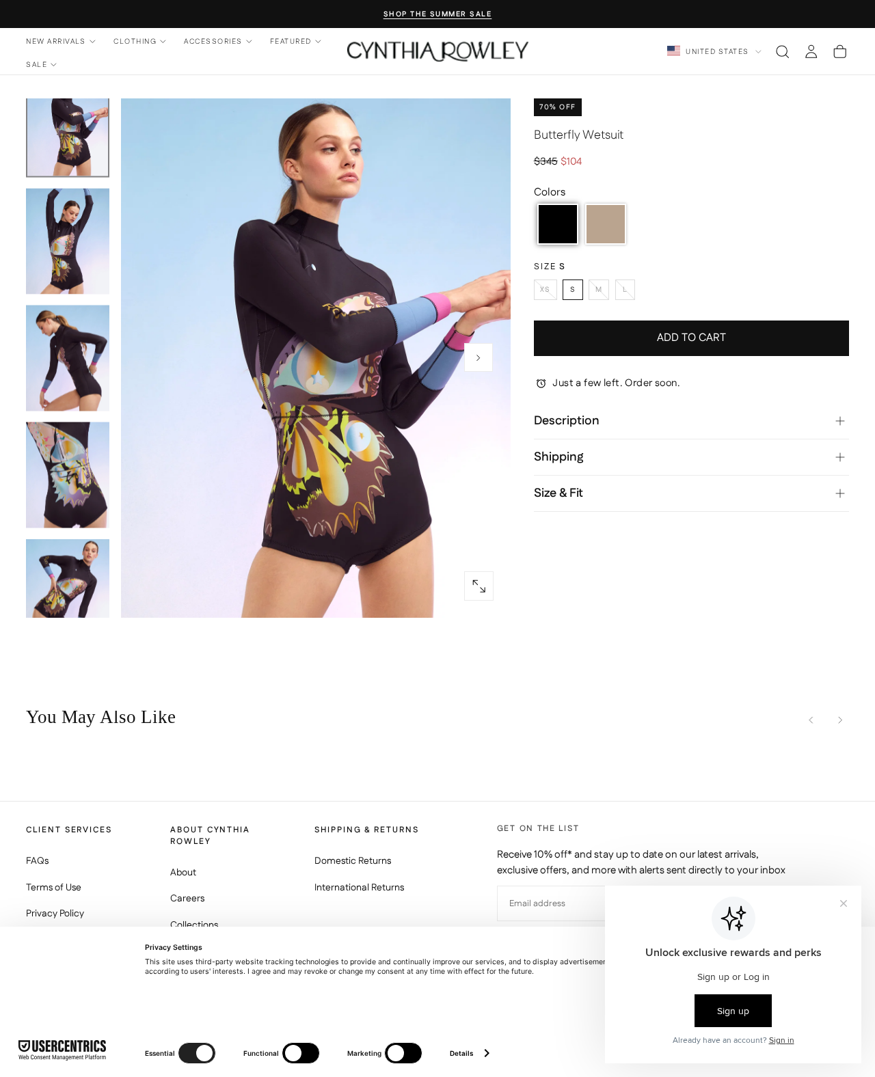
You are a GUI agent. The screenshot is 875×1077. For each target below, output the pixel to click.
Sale (36, 64)
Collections (194, 925)
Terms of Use (53, 888)
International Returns (359, 888)
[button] (782, 51)
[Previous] (811, 719)
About (183, 873)
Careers (187, 898)
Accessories (213, 41)
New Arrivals (56, 41)
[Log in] (811, 51)
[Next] (839, 719)
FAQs (37, 861)
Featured (291, 41)
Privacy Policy (55, 914)
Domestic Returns (352, 861)
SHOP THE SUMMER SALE (437, 15)
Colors (549, 192)
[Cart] (839, 51)
